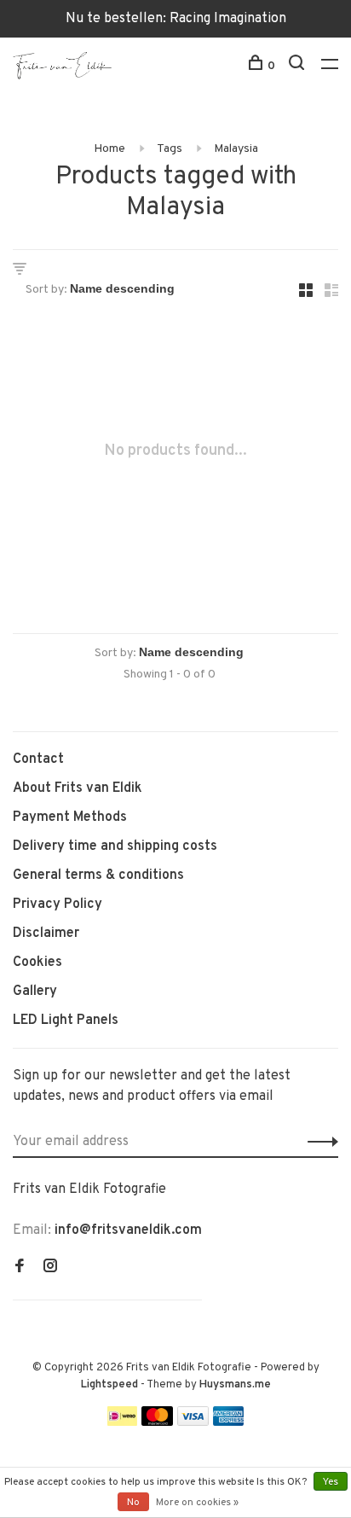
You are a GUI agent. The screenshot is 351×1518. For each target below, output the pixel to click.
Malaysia (236, 149)
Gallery (35, 991)
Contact (38, 759)
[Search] (298, 66)
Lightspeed (109, 1385)
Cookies (37, 962)
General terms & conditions (98, 875)
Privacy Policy (57, 904)
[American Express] (229, 1422)
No (133, 1502)
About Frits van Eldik (77, 788)
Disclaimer (46, 933)
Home (109, 149)
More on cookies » (197, 1502)
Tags (169, 149)
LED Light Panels (65, 1020)
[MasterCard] (157, 1422)
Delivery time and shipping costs (115, 846)
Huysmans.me (235, 1385)
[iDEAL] (122, 1422)
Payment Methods (70, 817)
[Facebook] (19, 1268)
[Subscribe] (318, 1141)
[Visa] (193, 1422)
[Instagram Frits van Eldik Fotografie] (50, 1268)
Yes (330, 1482)
